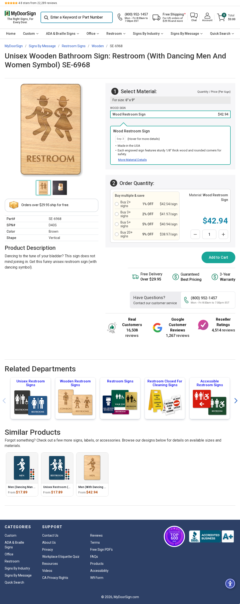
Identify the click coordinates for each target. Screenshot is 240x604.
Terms (95, 542)
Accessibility (99, 571)
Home (10, 33)
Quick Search (220, 33)
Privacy (47, 549)
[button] (194, 17)
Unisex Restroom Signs (30, 383)
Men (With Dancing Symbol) (96, 487)
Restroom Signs (120, 381)
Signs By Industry (146, 33)
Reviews (96, 535)
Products (97, 564)
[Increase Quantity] (223, 234)
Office (90, 33)
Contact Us (50, 535)
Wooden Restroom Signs (75, 383)
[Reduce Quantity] (195, 234)
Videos (47, 571)
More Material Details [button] (132, 160)
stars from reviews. (38, 3)
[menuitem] (10, 34)
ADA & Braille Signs (60, 33)
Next (236, 401)
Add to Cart (218, 257)
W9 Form (96, 578)
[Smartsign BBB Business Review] (211, 536)
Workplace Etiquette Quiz (60, 556)
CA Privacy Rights (55, 578)
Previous (4, 401)
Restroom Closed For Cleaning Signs (164, 383)
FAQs (94, 556)
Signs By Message (185, 33)
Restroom (114, 33)
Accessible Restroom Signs (210, 383)
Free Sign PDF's (101, 549)
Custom (29, 33)
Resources (50, 564)
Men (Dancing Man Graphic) (26, 487)
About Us (49, 542)
